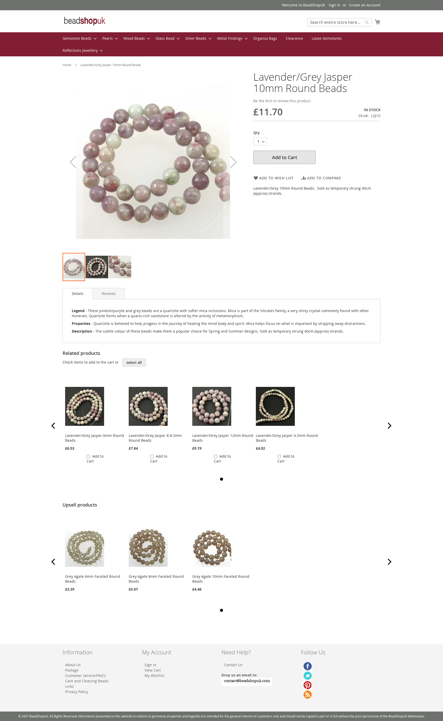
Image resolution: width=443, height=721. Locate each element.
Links (69, 686)
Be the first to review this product (282, 100)
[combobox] (339, 22)
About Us (73, 664)
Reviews (109, 293)
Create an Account (364, 5)
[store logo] (84, 21)
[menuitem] (78, 38)
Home (67, 65)
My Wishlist (154, 675)
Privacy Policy (76, 691)
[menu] (221, 44)
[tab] (78, 293)
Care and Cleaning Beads (86, 680)
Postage (71, 670)
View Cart (153, 670)
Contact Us (233, 664)
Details (78, 293)
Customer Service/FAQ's (85, 675)
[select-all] (134, 362)
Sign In (334, 5)
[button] (73, 161)
